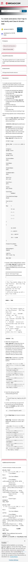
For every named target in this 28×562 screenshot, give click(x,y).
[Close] (24, 540)
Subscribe (20, 31)
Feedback (20, 28)
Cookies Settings (13, 560)
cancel (20, 11)
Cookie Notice (14, 556)
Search (24, 11)
